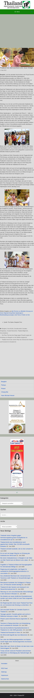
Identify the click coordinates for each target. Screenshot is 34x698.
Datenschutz (5, 679)
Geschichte (10, 328)
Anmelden (4, 663)
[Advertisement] (17, 31)
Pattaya (3, 385)
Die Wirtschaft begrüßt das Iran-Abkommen (13, 635)
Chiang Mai (4, 392)
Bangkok (4, 328)
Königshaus (3, 330)
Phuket (3, 388)
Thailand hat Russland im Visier (10, 632)
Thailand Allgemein (23, 330)
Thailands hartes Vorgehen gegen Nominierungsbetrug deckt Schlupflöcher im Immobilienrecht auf (13, 537)
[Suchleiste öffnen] (31, 11)
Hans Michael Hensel (7, 395)
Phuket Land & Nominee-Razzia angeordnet (13, 619)
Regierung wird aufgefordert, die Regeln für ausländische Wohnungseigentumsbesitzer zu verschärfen (14, 571)
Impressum (4, 675)
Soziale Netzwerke (12, 330)
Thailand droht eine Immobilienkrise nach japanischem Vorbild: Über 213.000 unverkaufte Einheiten (15, 544)
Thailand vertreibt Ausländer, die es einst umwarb (15, 549)
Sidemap (4, 672)
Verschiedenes (4, 333)
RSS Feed (4, 668)
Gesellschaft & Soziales (20, 328)
